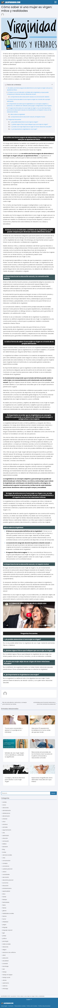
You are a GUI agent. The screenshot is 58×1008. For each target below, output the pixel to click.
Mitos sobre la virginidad (17, 114)
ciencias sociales (7, 855)
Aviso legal (4, 1006)
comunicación (6, 860)
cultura (4, 871)
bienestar (5, 846)
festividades (5, 902)
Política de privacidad (44, 1006)
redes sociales (6, 944)
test (3, 969)
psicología (5, 941)
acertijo (4, 802)
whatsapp (5, 988)
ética (3, 894)
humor (4, 919)
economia (5, 883)
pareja (4, 935)
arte (3, 832)
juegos (4, 924)
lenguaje (4, 927)
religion (4, 949)
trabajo (4, 972)
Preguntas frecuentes (14, 119)
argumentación (6, 830)
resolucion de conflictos (9, 952)
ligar (3, 933)
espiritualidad (6, 891)
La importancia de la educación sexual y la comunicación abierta (29, 97)
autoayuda (5, 841)
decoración (5, 877)
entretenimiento (7, 888)
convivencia (5, 866)
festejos (4, 899)
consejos (4, 863)
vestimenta (5, 983)
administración (6, 810)
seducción (5, 958)
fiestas (4, 908)
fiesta (4, 905)
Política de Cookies (32, 1006)
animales (5, 827)
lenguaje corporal (7, 930)
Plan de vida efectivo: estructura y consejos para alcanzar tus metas (14, 703)
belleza (4, 844)
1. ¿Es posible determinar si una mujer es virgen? (24, 122)
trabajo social (6, 977)
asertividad (5, 835)
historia (4, 916)
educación (5, 885)
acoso (4, 805)
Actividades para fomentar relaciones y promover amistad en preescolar (44, 703)
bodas (4, 852)
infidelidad (5, 922)
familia (4, 896)
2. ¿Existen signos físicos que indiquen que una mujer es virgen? (29, 124)
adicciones (5, 807)
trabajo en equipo (7, 974)
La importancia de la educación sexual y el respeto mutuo (28, 117)
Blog (3, 849)
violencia (4, 986)
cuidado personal (7, 869)
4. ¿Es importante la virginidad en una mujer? (24, 129)
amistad (4, 819)
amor (3, 821)
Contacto (10, 1006)
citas (3, 858)
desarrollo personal (7, 880)
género (4, 910)
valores (4, 980)
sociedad (5, 963)
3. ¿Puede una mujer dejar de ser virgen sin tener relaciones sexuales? (31, 127)
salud (3, 955)
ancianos (5, 824)
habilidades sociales (8, 913)
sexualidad (5, 961)
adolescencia (6, 813)
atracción (5, 838)
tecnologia (5, 966)
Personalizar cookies (20, 1006)
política (4, 938)
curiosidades (6, 874)
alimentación (6, 816)
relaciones (5, 947)
